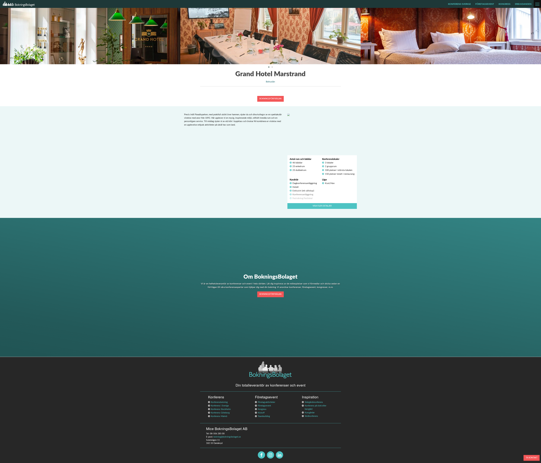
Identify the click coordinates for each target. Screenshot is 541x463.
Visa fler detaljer (322, 206)
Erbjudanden (523, 4)
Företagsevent (484, 4)
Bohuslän (270, 82)
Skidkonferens (311, 416)
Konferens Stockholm (221, 409)
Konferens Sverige (459, 4)
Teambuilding (264, 416)
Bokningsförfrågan (270, 99)
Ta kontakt (531, 458)
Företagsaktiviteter (266, 402)
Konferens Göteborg (220, 413)
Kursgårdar (310, 413)
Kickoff (261, 413)
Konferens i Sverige (220, 406)
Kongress (504, 4)
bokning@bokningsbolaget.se (227, 437)
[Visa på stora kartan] (288, 115)
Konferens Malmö (219, 416)
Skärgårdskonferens (314, 402)
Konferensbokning (219, 402)
